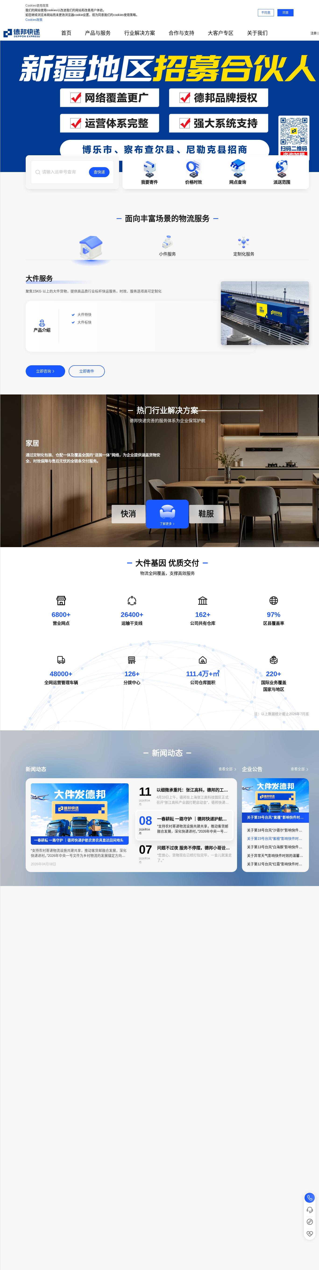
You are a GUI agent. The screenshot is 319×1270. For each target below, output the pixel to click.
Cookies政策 (34, 19)
